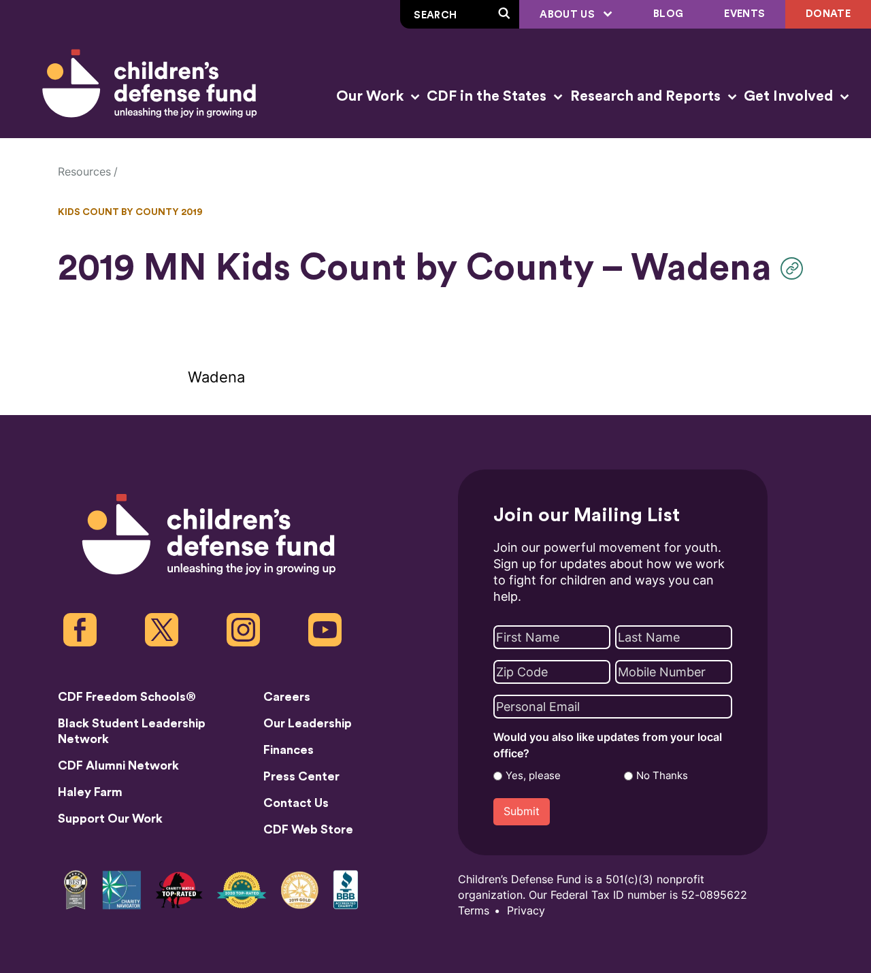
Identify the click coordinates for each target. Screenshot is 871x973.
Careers (286, 697)
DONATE (828, 14)
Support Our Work (110, 818)
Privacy (526, 911)
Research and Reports (647, 96)
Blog (668, 14)
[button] (795, 268)
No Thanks (662, 775)
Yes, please (533, 775)
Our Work (371, 96)
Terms (473, 911)
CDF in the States (488, 96)
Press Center (301, 776)
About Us (568, 15)
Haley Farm (90, 792)
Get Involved (790, 96)
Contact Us (296, 803)
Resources (84, 172)
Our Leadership (307, 723)
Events (744, 14)
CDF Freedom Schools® (127, 697)
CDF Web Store (308, 829)
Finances (288, 750)
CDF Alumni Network (118, 765)
